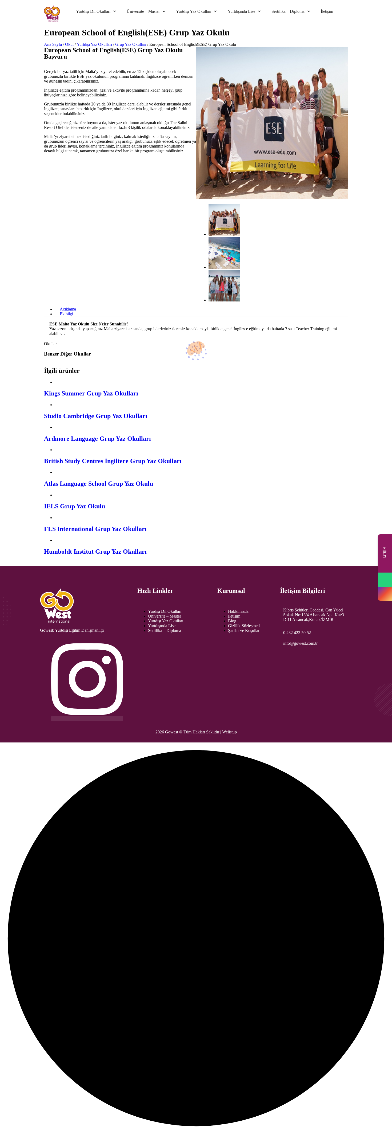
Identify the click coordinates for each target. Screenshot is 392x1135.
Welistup (229, 732)
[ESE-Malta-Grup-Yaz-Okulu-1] (224, 234)
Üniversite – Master (143, 11)
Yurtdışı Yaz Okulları (193, 11)
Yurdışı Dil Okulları (164, 611)
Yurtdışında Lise (241, 11)
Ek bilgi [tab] (66, 314)
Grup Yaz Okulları (130, 44)
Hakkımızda (238, 611)
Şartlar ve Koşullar (243, 630)
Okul (69, 44)
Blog (232, 621)
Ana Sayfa (53, 44)
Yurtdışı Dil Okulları (93, 11)
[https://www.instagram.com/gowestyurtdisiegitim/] (385, 594)
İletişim (327, 11)
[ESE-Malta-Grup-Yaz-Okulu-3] (224, 300)
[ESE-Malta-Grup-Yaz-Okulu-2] (224, 267)
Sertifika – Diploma (288, 11)
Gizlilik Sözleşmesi (244, 625)
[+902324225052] (385, 580)
